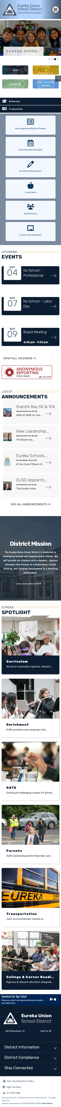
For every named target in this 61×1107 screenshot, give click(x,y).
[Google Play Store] (52, 999)
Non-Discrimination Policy (18, 1081)
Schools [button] (14, 101)
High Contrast (13, 1087)
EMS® (38, 1103)
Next (56, 51)
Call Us (40, 1031)
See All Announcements (29, 504)
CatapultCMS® (27, 1103)
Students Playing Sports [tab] (58, 59)
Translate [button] (16, 109)
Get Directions (12, 1032)
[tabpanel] (30, 38)
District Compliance (21, 1057)
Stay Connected (18, 1068)
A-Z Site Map (11, 1093)
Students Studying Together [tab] (49, 59)
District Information (21, 1047)
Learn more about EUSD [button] (28, 584)
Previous (48, 51)
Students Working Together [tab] (52, 59)
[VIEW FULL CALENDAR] (19, 361)
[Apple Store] (55, 999)
